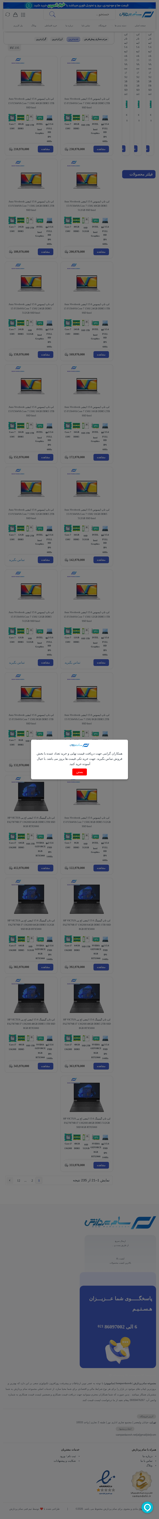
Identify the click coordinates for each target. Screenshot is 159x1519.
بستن (79, 772)
